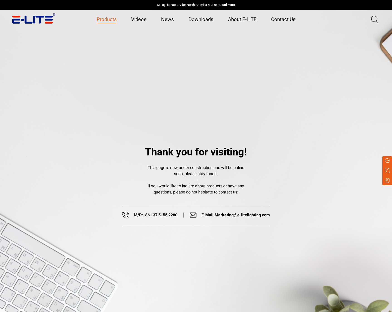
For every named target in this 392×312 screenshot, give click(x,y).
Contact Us (283, 19)
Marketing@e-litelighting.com (242, 215)
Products (107, 19)
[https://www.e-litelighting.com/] (33, 18)
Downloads (201, 19)
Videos (138, 19)
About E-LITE (242, 19)
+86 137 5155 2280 (160, 215)
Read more (227, 5)
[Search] (375, 19)
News (167, 19)
